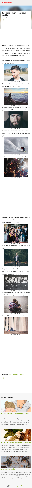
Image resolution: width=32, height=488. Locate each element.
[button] (3, 20)
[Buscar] (30, 2)
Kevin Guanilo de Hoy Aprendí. (16, 374)
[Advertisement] (16, 33)
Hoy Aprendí (8, 2)
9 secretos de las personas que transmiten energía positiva (16, 442)
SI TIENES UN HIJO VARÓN (8, 469)
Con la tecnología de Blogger (17, 486)
